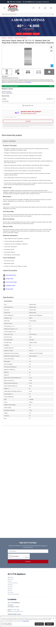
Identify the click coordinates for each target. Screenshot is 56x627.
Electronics (10, 579)
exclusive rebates (27, 33)
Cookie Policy (26, 621)
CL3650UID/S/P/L (9, 93)
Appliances (4, 37)
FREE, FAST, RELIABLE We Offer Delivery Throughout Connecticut (29, 1)
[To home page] (12, 8)
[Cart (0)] (51, 8)
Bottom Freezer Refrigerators (21, 37)
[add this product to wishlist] (51, 51)
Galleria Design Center (14, 614)
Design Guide (9, 278)
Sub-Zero (9, 91)
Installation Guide (10, 285)
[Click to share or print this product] (51, 47)
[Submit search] (52, 14)
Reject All (49, 624)
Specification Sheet (11, 275)
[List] (33, 8)
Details (50, 86)
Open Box (10, 584)
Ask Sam (28, 121)
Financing (10, 586)
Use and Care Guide (11, 282)
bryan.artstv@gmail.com (17, 611)
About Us (10, 590)
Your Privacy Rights (6, 624)
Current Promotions (13, 583)
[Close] (53, 618)
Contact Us (10, 592)
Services (10, 588)
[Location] (39, 8)
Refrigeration (10, 37)
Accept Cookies (39, 624)
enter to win (36, 33)
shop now (19, 33)
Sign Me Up (28, 561)
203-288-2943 (15, 609)
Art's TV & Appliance (14, 602)
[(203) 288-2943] (45, 8)
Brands (9, 581)
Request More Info (29, 105)
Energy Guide (9, 289)
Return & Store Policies (13, 594)
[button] (4, 8)
